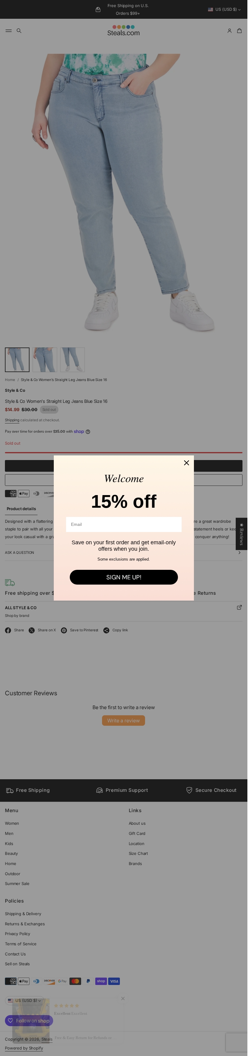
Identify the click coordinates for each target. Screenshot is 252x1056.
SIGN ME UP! (123, 577)
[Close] (186, 462)
